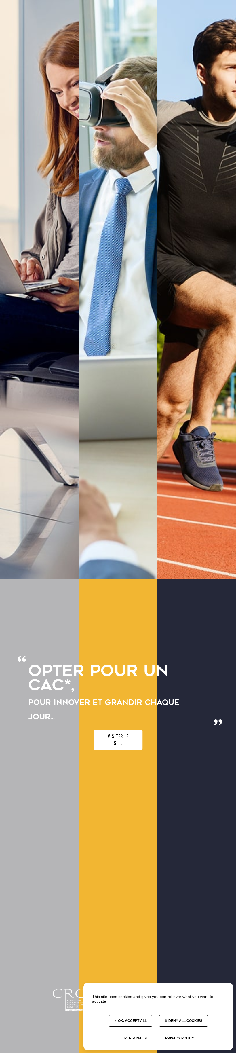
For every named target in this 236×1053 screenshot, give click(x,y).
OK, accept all (132, 1021)
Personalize (136, 1038)
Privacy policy (179, 1038)
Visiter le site (118, 739)
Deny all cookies (185, 1021)
